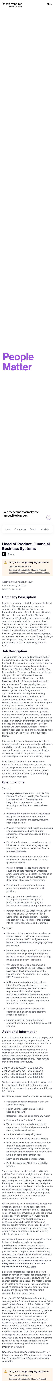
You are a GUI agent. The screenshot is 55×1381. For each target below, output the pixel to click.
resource (13, 1085)
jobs (7, 529)
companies (20, 529)
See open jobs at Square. (20, 566)
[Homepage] (12, 4)
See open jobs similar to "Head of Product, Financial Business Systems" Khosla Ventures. (29, 571)
